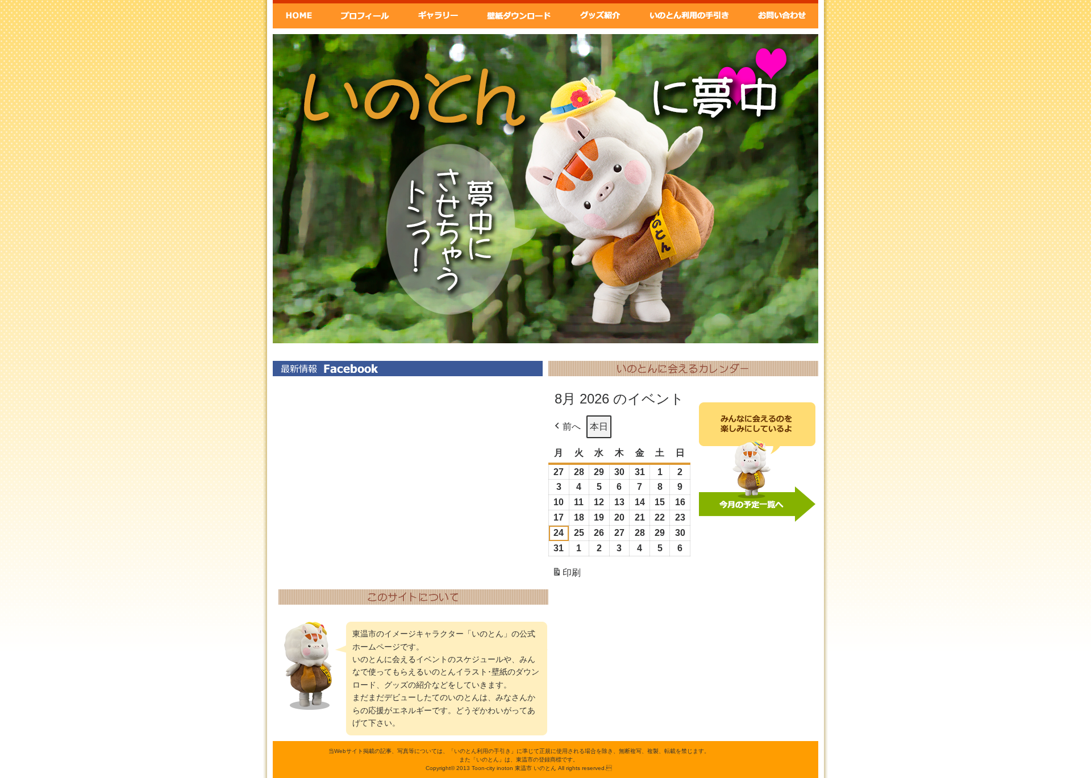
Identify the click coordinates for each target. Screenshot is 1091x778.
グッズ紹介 (601, 14)
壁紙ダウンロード (518, 14)
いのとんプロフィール (364, 14)
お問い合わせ (782, 14)
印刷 (566, 576)
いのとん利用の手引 (690, 14)
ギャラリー (437, 14)
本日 (599, 426)
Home (299, 14)
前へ (572, 426)
